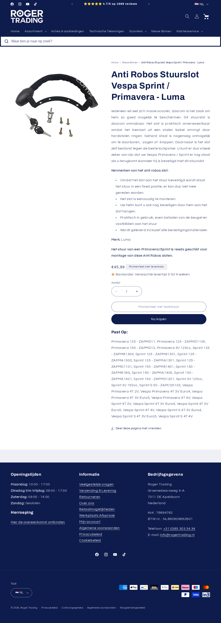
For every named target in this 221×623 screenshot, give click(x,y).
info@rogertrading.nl (177, 535)
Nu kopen (158, 319)
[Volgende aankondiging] (149, 4)
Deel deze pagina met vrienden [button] (138, 428)
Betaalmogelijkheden (97, 509)
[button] (35, 31)
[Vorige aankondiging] (72, 4)
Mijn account (89, 521)
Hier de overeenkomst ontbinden (38, 522)
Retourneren (89, 497)
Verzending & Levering (97, 490)
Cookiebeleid (90, 540)
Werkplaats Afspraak (97, 515)
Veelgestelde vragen (96, 484)
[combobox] (110, 41)
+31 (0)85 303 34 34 (179, 528)
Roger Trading (29, 608)
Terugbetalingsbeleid (132, 608)
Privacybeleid (90, 534)
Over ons (86, 503)
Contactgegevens (72, 608)
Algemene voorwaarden (99, 528)
